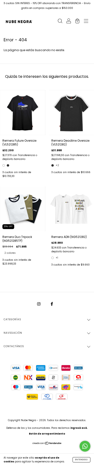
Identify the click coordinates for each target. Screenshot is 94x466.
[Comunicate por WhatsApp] (85, 446)
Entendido (81, 459)
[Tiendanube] (47, 444)
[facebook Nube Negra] (51, 304)
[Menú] (86, 21)
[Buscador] (60, 21)
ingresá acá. (79, 428)
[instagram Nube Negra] (39, 304)
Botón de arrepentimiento (47, 434)
